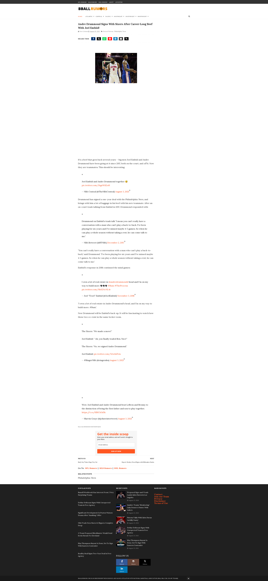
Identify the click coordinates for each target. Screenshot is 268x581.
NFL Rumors (82, 2)
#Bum (111, 285)
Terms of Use (161, 503)
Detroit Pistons (108, 31)
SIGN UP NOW (116, 451)
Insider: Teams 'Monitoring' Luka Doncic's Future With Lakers (138, 507)
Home (80, 16)
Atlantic (88, 16)
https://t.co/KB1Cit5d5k (94, 412)
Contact (158, 494)
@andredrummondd (118, 282)
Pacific (108, 16)
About (111, 2)
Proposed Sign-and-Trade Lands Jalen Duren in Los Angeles (137, 494)
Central (99, 16)
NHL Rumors (103, 2)
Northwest (142, 16)
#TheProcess (121, 285)
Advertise (119, 2)
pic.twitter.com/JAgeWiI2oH (96, 185)
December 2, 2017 (115, 242)
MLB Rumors (92, 2)
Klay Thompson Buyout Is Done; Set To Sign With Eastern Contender (137, 542)
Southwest (130, 16)
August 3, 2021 (122, 191)
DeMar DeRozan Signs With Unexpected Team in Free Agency (138, 530)
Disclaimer (160, 501)
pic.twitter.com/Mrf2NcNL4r (96, 289)
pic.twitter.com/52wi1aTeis (107, 354)
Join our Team (161, 496)
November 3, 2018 (125, 295)
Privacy (158, 498)
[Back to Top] (188, 578)
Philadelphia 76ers (120, 31)
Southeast (118, 16)
